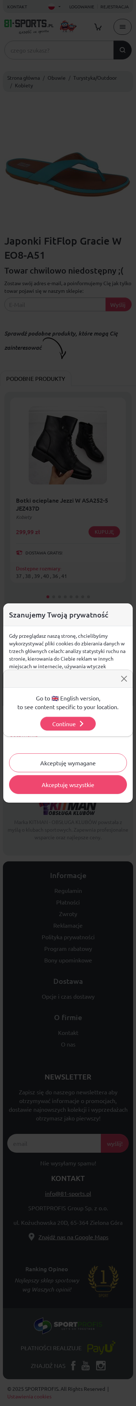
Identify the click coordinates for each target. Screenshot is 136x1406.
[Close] (124, 679)
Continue (64, 723)
